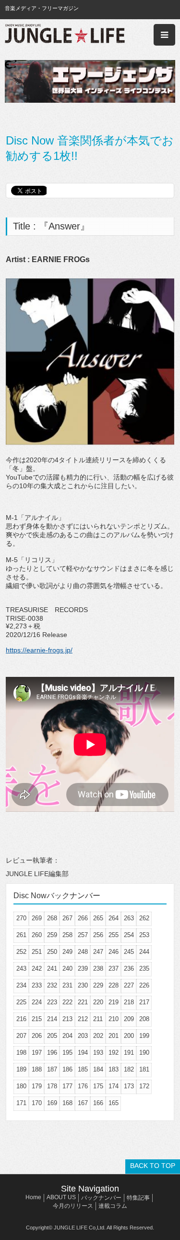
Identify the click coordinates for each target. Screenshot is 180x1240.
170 (37, 1103)
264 (113, 918)
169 (52, 1103)
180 (21, 1086)
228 (113, 985)
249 (67, 951)
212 (83, 1019)
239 (83, 968)
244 (144, 951)
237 (113, 968)
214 (52, 1019)
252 (21, 951)
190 (144, 1052)
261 (21, 935)
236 (129, 968)
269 (37, 918)
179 (37, 1086)
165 (113, 1103)
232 (52, 985)
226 (144, 985)
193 (98, 1052)
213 (67, 1019)
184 (98, 1069)
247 (98, 951)
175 (98, 1086)
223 (52, 1002)
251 (37, 951)
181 (144, 1069)
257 (83, 935)
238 (98, 968)
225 (21, 1002)
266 (83, 918)
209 (129, 1019)
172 (144, 1086)
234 (21, 985)
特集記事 (138, 1197)
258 (67, 935)
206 (37, 1035)
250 (52, 951)
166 (98, 1103)
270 (21, 918)
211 (98, 1019)
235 (144, 968)
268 (52, 918)
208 (144, 1019)
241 (52, 968)
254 (129, 935)
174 (113, 1086)
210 (113, 1019)
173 (129, 1086)
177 (67, 1086)
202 (98, 1035)
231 (67, 985)
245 (129, 951)
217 (144, 1002)
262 (144, 918)
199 (144, 1035)
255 (113, 935)
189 (21, 1069)
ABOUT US (61, 1197)
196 (52, 1052)
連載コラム (112, 1206)
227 (129, 985)
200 (129, 1035)
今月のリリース (73, 1206)
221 (83, 1002)
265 (98, 918)
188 (37, 1069)
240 (67, 968)
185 (83, 1069)
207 (21, 1035)
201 (113, 1035)
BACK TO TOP (152, 1165)
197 (37, 1052)
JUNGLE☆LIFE (65, 35)
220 (98, 1002)
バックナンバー (101, 1197)
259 (52, 935)
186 (67, 1069)
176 (83, 1086)
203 (83, 1035)
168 (67, 1103)
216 (21, 1019)
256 (98, 935)
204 (67, 1035)
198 (21, 1052)
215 (37, 1019)
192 (113, 1052)
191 (129, 1052)
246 (113, 951)
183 (113, 1069)
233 (37, 985)
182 (129, 1069)
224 (37, 1002)
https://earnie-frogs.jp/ (39, 650)
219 (113, 1002)
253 (144, 935)
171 (21, 1103)
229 (98, 985)
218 (129, 1002)
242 (37, 968)
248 (83, 951)
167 (83, 1103)
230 (83, 985)
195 (67, 1052)
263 (129, 918)
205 (52, 1035)
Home (33, 1197)
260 (37, 935)
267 (67, 918)
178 (52, 1086)
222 (67, 1002)
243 (21, 968)
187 (52, 1069)
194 (83, 1052)
